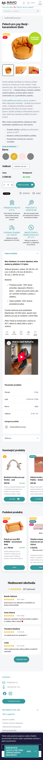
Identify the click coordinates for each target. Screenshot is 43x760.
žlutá (36, 406)
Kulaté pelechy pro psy (18, 427)
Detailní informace (9, 146)
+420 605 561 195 (13, 687)
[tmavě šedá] (5, 156)
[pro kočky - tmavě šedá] (30, 156)
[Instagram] (10, 693)
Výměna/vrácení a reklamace (12, 723)
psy (24, 100)
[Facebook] (4, 693)
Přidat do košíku (23, 185)
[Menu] (40, 3)
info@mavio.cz (12, 682)
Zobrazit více (21, 659)
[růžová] (22, 156)
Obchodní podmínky (9, 730)
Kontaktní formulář (14, 701)
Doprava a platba (8, 719)
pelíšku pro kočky (15, 100)
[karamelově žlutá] (14, 156)
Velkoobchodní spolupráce (11, 727)
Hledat (38, 11)
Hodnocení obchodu (21, 583)
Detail (14, 567)
